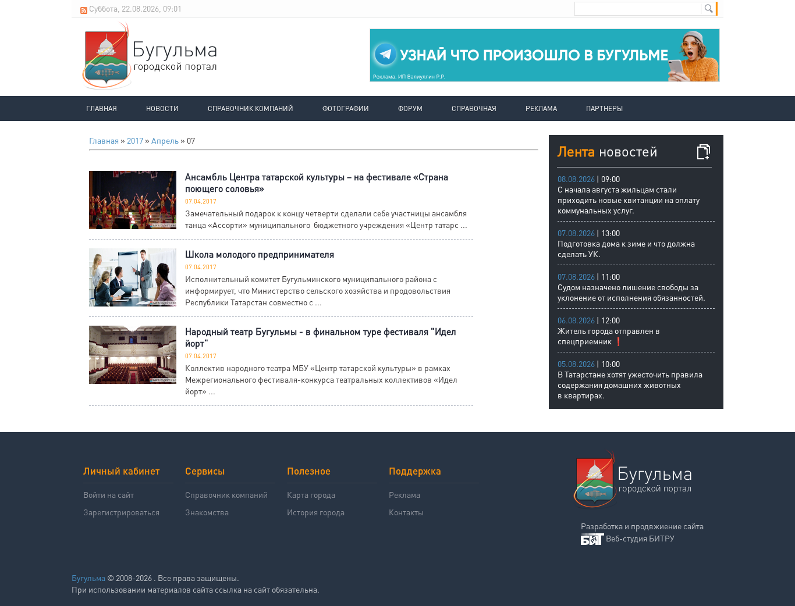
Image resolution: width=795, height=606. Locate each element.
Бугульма (88, 577)
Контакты (406, 512)
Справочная (474, 108)
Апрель (165, 140)
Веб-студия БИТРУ (640, 538)
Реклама (541, 108)
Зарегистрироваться (121, 512)
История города (316, 512)
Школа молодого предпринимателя (259, 254)
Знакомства (207, 512)
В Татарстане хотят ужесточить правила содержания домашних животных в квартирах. (630, 384)
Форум (410, 108)
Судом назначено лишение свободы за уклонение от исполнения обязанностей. (631, 291)
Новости (162, 108)
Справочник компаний (250, 108)
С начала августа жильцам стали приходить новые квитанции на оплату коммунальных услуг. (629, 199)
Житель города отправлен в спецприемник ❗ (609, 335)
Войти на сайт (108, 494)
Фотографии (345, 108)
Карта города (311, 494)
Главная (101, 108)
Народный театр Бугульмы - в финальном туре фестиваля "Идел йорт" (320, 337)
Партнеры (604, 108)
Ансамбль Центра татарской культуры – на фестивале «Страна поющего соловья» (316, 182)
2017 (135, 140)
